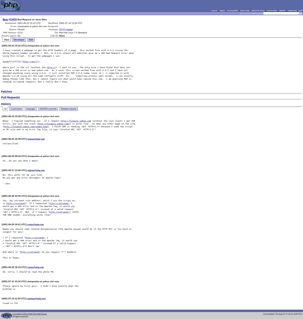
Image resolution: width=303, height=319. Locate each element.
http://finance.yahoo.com (76, 121)
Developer (19, 39)
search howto (272, 10)
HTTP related (66, 29)
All (5, 108)
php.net (214, 10)
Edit (31, 39)
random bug (292, 10)
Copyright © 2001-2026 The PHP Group (29, 314)
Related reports (68, 108)
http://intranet (15, 203)
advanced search (258, 10)
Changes (30, 108)
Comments (16, 108)
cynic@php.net (35, 224)
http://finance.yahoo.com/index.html (26, 126)
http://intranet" (59, 203)
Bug (5, 19)
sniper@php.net (36, 139)
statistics (282, 10)
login (300, 10)
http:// (51, 67)
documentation (232, 10)
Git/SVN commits (48, 108)
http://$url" (30, 61)
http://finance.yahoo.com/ (54, 124)
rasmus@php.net (36, 298)
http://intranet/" (60, 212)
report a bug (245, 10)
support (222, 10)
